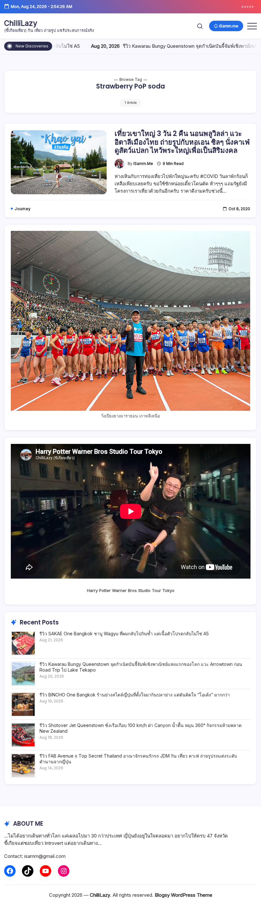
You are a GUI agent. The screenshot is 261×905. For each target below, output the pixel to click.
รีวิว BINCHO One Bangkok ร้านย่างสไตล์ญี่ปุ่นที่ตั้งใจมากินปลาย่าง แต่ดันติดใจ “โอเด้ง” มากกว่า (134, 694)
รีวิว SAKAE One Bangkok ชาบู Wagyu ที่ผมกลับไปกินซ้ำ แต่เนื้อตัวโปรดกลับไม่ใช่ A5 (124, 633)
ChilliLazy (20, 23)
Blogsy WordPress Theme (183, 895)
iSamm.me (143, 163)
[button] (200, 26)
